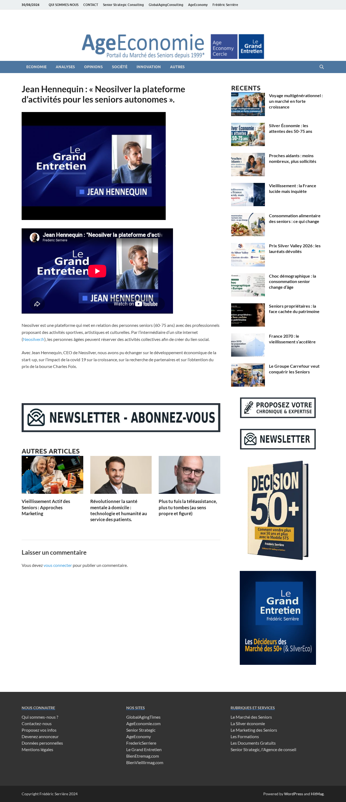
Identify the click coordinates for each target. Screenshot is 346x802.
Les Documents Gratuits (253, 742)
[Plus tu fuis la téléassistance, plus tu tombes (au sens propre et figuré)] (189, 476)
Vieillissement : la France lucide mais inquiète (292, 188)
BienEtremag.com (142, 755)
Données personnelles (42, 742)
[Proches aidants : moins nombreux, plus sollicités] (248, 156)
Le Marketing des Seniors (254, 729)
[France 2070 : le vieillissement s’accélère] (248, 336)
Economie (36, 67)
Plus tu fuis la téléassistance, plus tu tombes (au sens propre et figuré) (188, 507)
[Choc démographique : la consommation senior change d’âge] (248, 276)
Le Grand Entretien (144, 749)
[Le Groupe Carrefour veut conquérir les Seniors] (248, 366)
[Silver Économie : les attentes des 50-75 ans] (248, 126)
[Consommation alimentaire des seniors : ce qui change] (248, 216)
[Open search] (322, 67)
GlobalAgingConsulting (166, 5)
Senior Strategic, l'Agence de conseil (263, 749)
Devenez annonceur (40, 736)
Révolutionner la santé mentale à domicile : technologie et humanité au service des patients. (118, 510)
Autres (177, 67)
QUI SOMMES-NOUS (63, 5)
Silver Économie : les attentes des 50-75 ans (290, 128)
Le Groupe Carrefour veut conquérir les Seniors (294, 368)
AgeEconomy (198, 5)
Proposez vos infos (39, 729)
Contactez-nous (37, 723)
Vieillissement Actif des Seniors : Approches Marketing (46, 507)
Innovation (149, 67)
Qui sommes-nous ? (40, 716)
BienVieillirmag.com (144, 762)
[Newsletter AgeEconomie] (121, 430)
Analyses (65, 67)
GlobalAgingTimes (143, 716)
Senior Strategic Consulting (123, 5)
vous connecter (58, 565)
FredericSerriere (141, 742)
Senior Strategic (140, 729)
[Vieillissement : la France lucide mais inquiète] (248, 186)
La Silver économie (248, 723)
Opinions (93, 67)
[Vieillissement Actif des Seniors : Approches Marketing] (52, 476)
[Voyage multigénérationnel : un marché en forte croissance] (248, 95)
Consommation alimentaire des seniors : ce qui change (295, 218)
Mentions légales (37, 749)
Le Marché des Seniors (251, 716)
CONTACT (90, 5)
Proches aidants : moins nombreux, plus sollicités (292, 158)
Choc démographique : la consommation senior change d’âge (292, 281)
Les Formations (245, 736)
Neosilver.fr (33, 339)
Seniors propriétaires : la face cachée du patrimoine (294, 308)
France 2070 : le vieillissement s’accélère (292, 338)
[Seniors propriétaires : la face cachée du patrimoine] (248, 306)
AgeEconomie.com (143, 723)
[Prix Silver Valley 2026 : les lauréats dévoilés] (248, 246)
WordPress (293, 793)
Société (119, 67)
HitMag (317, 793)
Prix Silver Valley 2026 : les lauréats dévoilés (295, 248)
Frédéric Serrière (225, 5)
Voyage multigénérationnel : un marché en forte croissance (296, 101)
